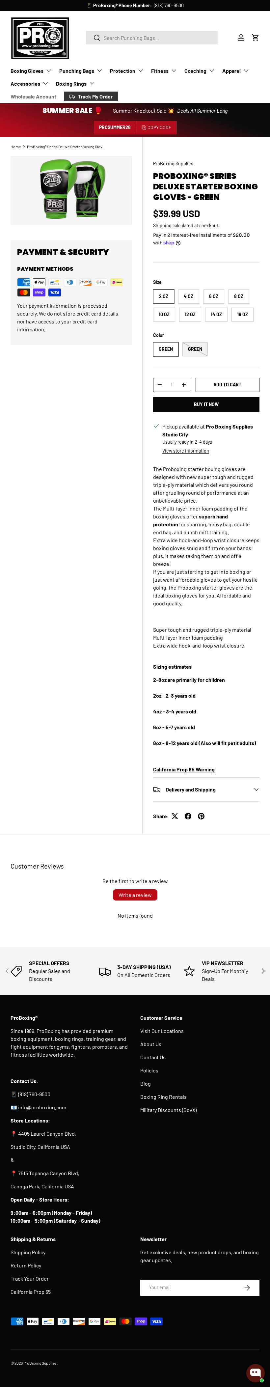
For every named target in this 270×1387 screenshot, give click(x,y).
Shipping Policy (28, 1252)
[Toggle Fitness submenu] (174, 70)
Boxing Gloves (27, 71)
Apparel (231, 71)
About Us (150, 1044)
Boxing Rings (71, 83)
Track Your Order (30, 1278)
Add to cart (227, 384)
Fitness (160, 71)
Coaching (195, 71)
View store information (185, 451)
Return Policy (26, 1265)
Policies (149, 1070)
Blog (145, 1083)
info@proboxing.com (161, 5)
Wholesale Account (33, 96)
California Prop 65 (31, 1292)
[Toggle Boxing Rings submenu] (92, 83)
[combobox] (152, 37)
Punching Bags (76, 71)
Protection (122, 71)
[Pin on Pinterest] (201, 816)
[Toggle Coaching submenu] (212, 70)
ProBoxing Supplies (173, 163)
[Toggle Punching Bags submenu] (99, 70)
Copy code (159, 127)
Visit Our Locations (162, 1031)
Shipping (162, 225)
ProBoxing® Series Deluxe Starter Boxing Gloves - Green (66, 146)
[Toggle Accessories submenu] (45, 83)
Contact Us (153, 1057)
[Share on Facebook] (188, 816)
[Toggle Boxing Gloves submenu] (49, 70)
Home (16, 146)
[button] (255, 37)
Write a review (135, 895)
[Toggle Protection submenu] (141, 70)
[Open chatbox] (255, 1373)
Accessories (25, 83)
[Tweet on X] (174, 816)
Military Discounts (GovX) (168, 1110)
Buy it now (206, 404)
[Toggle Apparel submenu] (246, 70)
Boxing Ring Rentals (163, 1097)
